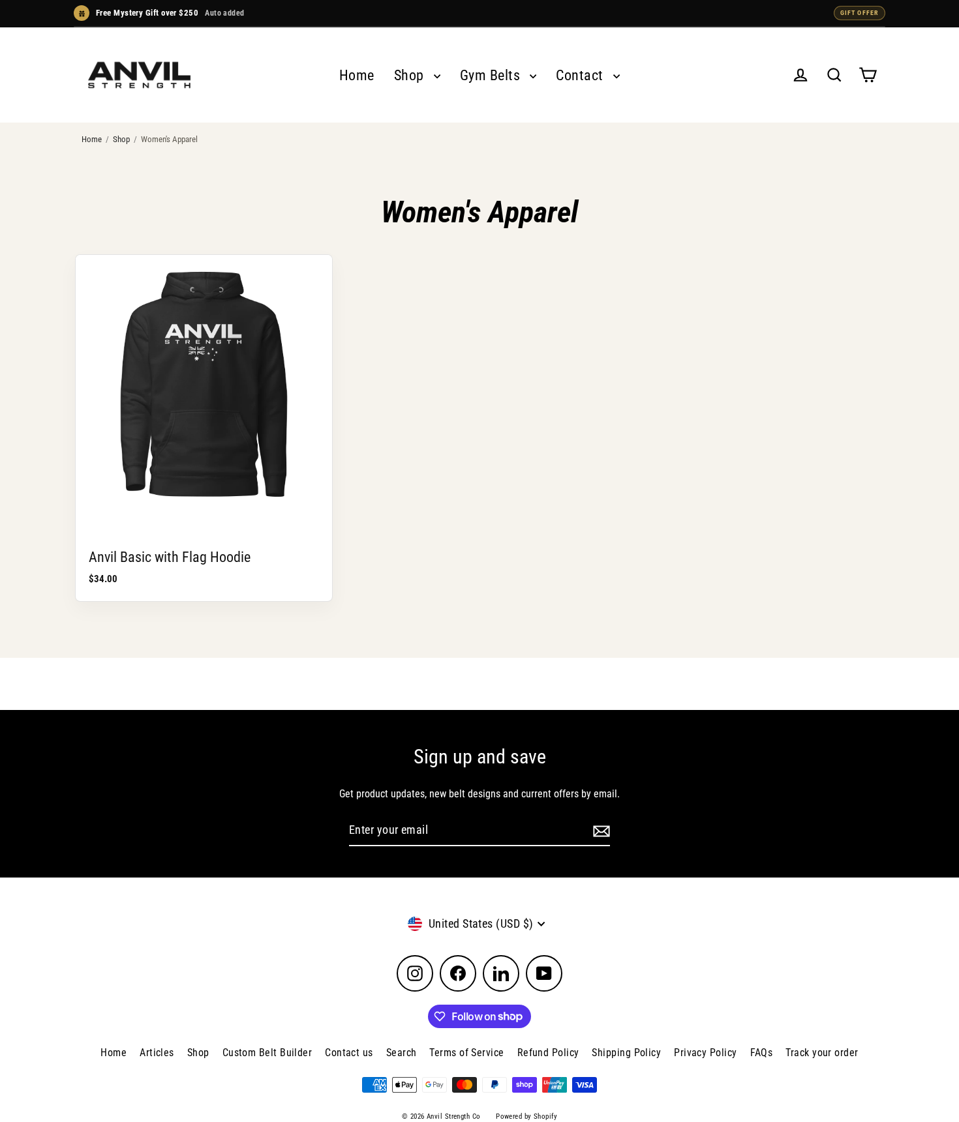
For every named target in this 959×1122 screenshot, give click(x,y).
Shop (410, 75)
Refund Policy (548, 1052)
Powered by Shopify (526, 1116)
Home (356, 75)
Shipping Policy (626, 1052)
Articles (157, 1052)
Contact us (349, 1052)
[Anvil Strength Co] (139, 75)
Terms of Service (466, 1052)
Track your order (821, 1052)
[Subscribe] (599, 831)
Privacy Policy (705, 1052)
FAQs (761, 1052)
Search (401, 1052)
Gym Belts (492, 75)
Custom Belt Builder (267, 1052)
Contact (581, 75)
